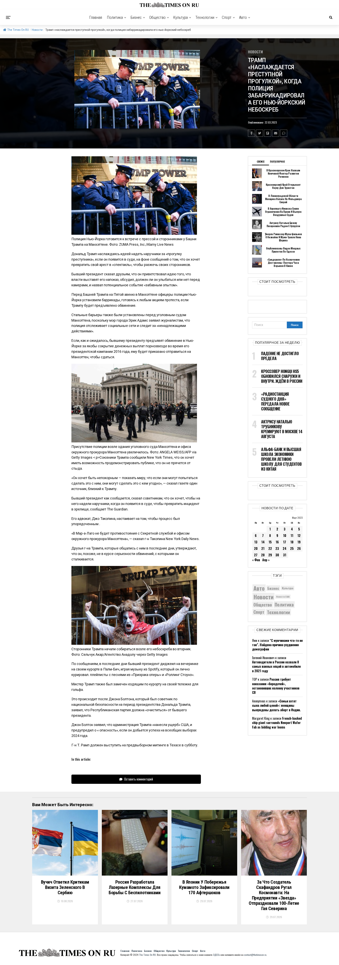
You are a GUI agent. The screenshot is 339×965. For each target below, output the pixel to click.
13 (255, 542)
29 (270, 555)
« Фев (256, 560)
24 (284, 548)
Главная (95, 17)
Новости (37, 29)
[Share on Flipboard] (267, 133)
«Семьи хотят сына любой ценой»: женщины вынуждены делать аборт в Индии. (276, 705)
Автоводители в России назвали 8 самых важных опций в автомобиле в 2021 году (276, 666)
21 (262, 548)
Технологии (204, 17)
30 (277, 555)
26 (299, 548)
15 (270, 542)
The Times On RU (18, 29)
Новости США (283, 596)
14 (263, 542)
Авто (243, 17)
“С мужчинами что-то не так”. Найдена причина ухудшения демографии (277, 645)
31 (284, 555)
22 (270, 548)
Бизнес (136, 17)
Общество (157, 17)
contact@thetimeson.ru (255, 954)
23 (277, 548)
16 (277, 542)
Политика (115, 17)
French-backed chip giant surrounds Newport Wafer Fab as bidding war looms (277, 722)
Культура (180, 17)
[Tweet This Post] (259, 133)
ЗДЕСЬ (216, 954)
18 (291, 542)
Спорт (226, 17)
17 (284, 542)
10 (284, 535)
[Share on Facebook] (251, 133)
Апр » (266, 560)
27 (255, 555)
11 (292, 535)
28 (263, 555)
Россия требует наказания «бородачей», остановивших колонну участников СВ (275, 686)
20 (256, 548)
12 (299, 535)
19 (299, 542)
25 (292, 548)
